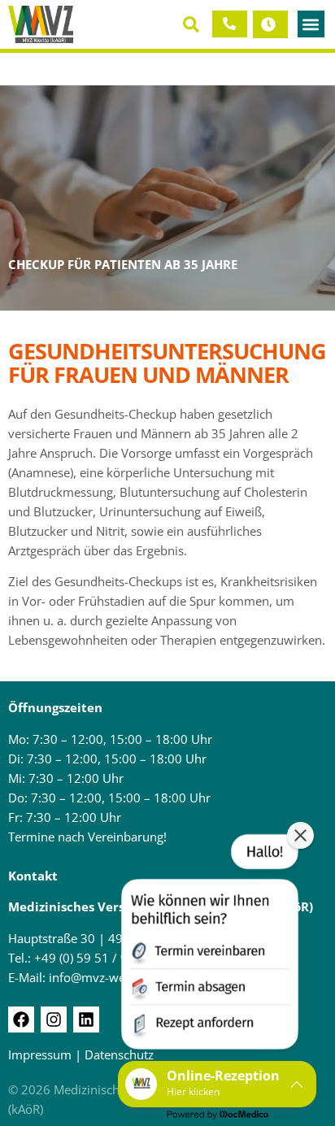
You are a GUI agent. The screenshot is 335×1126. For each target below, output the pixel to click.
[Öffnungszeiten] (267, 24)
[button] (191, 24)
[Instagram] (54, 1019)
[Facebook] (21, 1019)
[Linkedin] (86, 1019)
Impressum (40, 1054)
